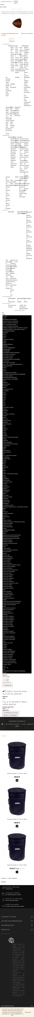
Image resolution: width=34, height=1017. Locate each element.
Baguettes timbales (7, 541)
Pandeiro (17, 70)
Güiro (16, 52)
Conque (4, 528)
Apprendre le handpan (8, 626)
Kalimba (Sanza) (6, 452)
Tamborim (22, 64)
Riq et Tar (11, 117)
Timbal (21, 67)
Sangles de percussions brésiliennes (11, 601)
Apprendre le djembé (8, 631)
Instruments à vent (7, 357)
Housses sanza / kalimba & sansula (11, 564)
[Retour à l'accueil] (2, 724)
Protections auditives (8, 339)
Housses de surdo (7, 579)
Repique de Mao (6, 420)
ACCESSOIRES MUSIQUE (8, 331)
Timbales (8, 280)
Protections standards (8, 598)
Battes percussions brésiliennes (14, 145)
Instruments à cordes (7, 356)
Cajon (25, 84)
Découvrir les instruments (9, 661)
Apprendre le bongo (7, 621)
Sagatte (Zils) (5, 516)
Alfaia (12, 47)
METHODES (11, 211)
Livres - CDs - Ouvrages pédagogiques (12, 364)
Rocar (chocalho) (6, 424)
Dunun (25, 59)
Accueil (4, 317)
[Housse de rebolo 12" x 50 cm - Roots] (17, 847)
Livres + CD (5, 667)
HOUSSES (19, 137)
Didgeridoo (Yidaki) (7, 523)
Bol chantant (5, 457)
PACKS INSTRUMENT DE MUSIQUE (11, 359)
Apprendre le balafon (8, 616)
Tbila (11, 123)
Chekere (13, 65)
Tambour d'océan (6, 525)
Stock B (4, 367)
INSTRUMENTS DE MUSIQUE (9, 319)
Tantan (21, 65)
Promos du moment (7, 375)
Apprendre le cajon (7, 623)
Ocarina (17, 62)
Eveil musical (5, 361)
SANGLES (26, 177)
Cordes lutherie (6, 548)
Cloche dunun (5, 445)
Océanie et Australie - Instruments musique (13, 329)
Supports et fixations (8, 609)
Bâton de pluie (6, 384)
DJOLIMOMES (6, 351)
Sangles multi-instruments (9, 604)
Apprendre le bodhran (8, 619)
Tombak (8, 281)
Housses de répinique (8, 578)
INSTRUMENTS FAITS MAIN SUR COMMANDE (13, 374)
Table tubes (5, 495)
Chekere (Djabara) (7, 442)
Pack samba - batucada (8, 414)
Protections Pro (6, 596)
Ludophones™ (27, 102)
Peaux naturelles (6, 591)
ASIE (27, 46)
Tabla (7, 273)
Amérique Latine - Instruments (10, 321)
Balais (12, 167)
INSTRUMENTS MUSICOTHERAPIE (10, 352)
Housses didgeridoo (7, 558)
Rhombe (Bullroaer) (7, 526)
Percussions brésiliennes (8, 637)
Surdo (21, 62)
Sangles (4, 341)
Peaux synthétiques (7, 593)
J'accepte (28, 1012)
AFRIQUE (24, 46)
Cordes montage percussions (18, 143)
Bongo (12, 55)
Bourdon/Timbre (6, 551)
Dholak (7, 85)
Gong (7, 95)
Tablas (7, 94)
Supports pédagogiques (8, 347)
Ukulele (8, 283)
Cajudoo (26, 85)
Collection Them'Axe (7, 654)
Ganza (16, 50)
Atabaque (5, 382)
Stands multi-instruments (9, 608)
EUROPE (17, 77)
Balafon (26, 47)
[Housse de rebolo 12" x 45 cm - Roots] (17, 755)
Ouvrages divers (6, 349)
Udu (25, 67)
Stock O (4, 370)
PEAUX (17, 177)
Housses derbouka (7, 556)
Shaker (7, 109)
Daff (11, 109)
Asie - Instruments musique (9, 324)
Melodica (26, 104)
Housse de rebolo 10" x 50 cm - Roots (17, 819)
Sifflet (21, 60)
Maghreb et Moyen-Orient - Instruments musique (15, 327)
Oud (7, 260)
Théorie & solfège (7, 649)
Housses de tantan (7, 584)
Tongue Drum (5, 500)
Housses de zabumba (7, 588)
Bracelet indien (6, 458)
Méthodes (5, 346)
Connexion (20, 9)
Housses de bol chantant (8, 566)
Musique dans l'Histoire (12, 261)
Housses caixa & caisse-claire (10, 569)
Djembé (26, 57)
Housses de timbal (7, 586)
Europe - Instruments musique (10, 326)
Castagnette (27, 87)
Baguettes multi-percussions (9, 543)
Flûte (16, 49)
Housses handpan (7, 563)
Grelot (7, 89)
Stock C (4, 369)
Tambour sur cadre (7, 497)
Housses (4, 336)
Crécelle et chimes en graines (26, 72)
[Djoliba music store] (17, 23)
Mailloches (13, 165)
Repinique (22, 55)
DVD (16, 266)
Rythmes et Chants (7, 657)
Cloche (12, 69)
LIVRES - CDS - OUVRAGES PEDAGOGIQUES (23, 307)
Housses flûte (6, 561)
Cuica (16, 47)
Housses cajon (6, 555)
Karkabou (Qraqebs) (7, 513)
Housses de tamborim (8, 581)
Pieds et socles (6, 611)
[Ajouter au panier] (17, 780)
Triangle (22, 69)
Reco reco (5, 419)
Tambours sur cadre (7, 642)
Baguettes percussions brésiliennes (14, 140)
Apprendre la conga (7, 624)
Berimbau (13, 54)
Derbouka (12, 110)
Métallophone (27, 105)
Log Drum (5, 485)
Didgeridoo (29, 248)
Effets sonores (6, 450)
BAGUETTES (11, 137)
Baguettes (5, 332)
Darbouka (28, 246)
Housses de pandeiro (7, 574)
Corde (4, 334)
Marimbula (18, 60)
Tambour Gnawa (6, 520)
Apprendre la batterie (8, 618)
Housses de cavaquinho (8, 571)
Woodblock (9, 128)
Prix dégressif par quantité (9, 372)
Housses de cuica (6, 573)
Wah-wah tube (7, 125)
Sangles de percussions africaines (11, 603)
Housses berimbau (7, 568)
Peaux (4, 337)
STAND (26, 178)
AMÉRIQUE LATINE (13, 46)
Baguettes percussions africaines (14, 150)
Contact (14, 9)
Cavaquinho (14, 62)
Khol (7, 92)
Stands (4, 342)
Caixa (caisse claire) (12, 59)
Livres (16, 260)
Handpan (26, 97)
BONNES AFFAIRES (7, 366)
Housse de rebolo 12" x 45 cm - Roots (17, 773)
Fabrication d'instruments (9, 659)
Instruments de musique (8, 362)
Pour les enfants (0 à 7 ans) (9, 662)
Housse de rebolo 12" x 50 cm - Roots (17, 865)
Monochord (9, 107)
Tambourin (8, 118)
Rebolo (17, 72)
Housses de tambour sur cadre (8, 190)
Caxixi (12, 64)
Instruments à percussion (8, 354)
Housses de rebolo (7, 576)
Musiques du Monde (7, 656)
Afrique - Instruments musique (10, 322)
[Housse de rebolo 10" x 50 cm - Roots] (17, 801)
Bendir (12, 107)
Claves (12, 67)
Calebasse (27, 49)
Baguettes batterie (7, 540)
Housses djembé (6, 560)
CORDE (14, 137)
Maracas (17, 59)
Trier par (3, 736)
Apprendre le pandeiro (8, 636)
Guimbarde (8, 90)
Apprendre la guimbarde (8, 632)
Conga (12, 70)
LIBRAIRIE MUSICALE (7, 344)
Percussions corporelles (8, 639)
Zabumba (22, 70)
